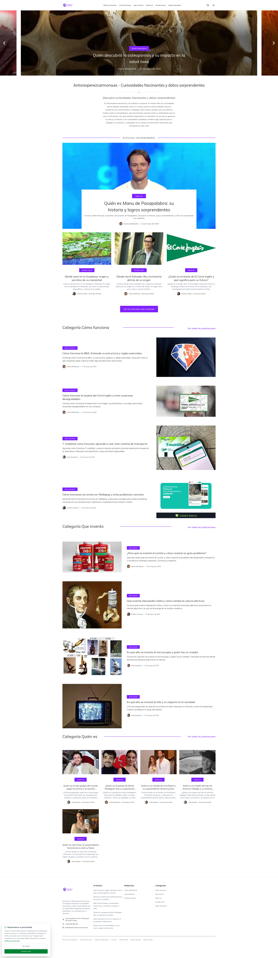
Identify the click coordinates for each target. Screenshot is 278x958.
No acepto (26, 946)
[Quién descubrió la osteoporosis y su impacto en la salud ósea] (139, 43)
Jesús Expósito (129, 894)
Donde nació (161, 5)
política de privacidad (12, 941)
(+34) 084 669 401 (71, 924)
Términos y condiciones (69, 940)
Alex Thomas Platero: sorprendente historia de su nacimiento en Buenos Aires (106, 905)
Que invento (138, 5)
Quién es (149, 5)
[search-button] (208, 5)
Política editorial (136, 940)
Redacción (129, 885)
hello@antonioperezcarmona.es (76, 927)
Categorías (160, 885)
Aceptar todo (26, 951)
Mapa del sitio (148, 940)
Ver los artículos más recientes (139, 309)
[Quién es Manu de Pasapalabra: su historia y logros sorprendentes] (139, 186)
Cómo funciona (125, 5)
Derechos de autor (86, 940)
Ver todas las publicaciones (202, 328)
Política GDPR (123, 940)
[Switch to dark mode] (214, 5)
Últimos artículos (110, 5)
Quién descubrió (174, 5)
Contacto (114, 940)
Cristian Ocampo (130, 898)
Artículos (97, 885)
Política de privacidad (101, 940)
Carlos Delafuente (130, 890)
